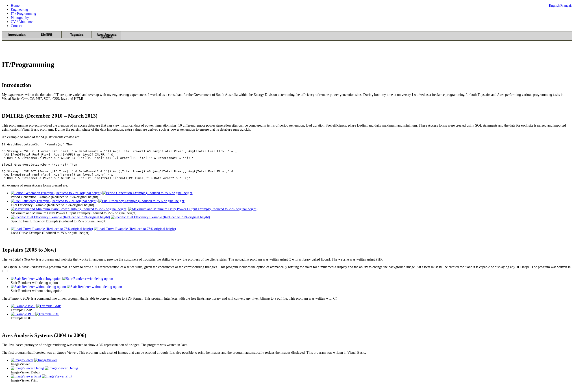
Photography (20, 18)
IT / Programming (23, 13)
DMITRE (46, 34)
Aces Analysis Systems (106, 36)
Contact (16, 26)
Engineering (19, 9)
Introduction (16, 34)
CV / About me (22, 22)
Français (566, 5)
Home (15, 5)
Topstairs (76, 34)
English (554, 5)
